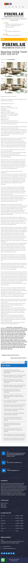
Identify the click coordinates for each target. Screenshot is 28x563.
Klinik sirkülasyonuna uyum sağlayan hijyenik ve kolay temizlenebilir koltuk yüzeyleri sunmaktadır (14, 435)
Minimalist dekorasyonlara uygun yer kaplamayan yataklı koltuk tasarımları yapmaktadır (12, 391)
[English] (9, 3)
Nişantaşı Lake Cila (17, 340)
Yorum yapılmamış (11, 59)
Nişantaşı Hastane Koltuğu (12, 333)
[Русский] (10, 3)
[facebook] (5, 7)
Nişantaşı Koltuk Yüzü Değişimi (17, 337)
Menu (2, 39)
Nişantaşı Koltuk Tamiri (5, 337)
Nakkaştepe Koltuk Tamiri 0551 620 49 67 (10, 355)
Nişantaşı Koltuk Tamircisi (19, 336)
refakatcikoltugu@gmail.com (12, 35)
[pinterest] (16, 7)
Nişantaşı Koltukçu (9, 340)
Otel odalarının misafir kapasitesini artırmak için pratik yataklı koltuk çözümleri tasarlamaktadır (14, 439)
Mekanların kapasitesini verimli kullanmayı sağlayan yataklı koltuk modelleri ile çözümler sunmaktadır (14, 381)
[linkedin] (12, 7)
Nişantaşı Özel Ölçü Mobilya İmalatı (11, 346)
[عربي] (7, 3)
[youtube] (22, 7)
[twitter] (9, 7)
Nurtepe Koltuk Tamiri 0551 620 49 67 (19, 358)
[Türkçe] (5, 3)
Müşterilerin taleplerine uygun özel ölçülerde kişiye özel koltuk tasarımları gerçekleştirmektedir (15, 376)
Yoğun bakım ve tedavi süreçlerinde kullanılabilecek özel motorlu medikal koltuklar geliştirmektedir (14, 371)
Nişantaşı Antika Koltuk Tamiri (16, 328)
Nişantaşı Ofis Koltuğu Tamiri (17, 341)
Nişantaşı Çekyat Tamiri (12, 331)
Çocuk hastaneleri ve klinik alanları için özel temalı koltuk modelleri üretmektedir (15, 401)
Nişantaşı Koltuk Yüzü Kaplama (7, 338)
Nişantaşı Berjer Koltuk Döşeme (13, 330)
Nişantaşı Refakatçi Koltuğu (13, 347)
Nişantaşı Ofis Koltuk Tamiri (6, 344)
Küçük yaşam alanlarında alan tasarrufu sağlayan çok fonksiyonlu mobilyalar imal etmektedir (13, 419)
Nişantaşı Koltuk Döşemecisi (13, 334)
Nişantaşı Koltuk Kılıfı (9, 336)
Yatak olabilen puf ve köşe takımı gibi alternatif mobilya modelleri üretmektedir (14, 410)
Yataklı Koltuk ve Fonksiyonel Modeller (14, 327)
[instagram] (19, 7)
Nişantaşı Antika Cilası (5, 328)
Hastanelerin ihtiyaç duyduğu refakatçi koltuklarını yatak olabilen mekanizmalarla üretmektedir (15, 405)
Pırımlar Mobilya (15, 559)
